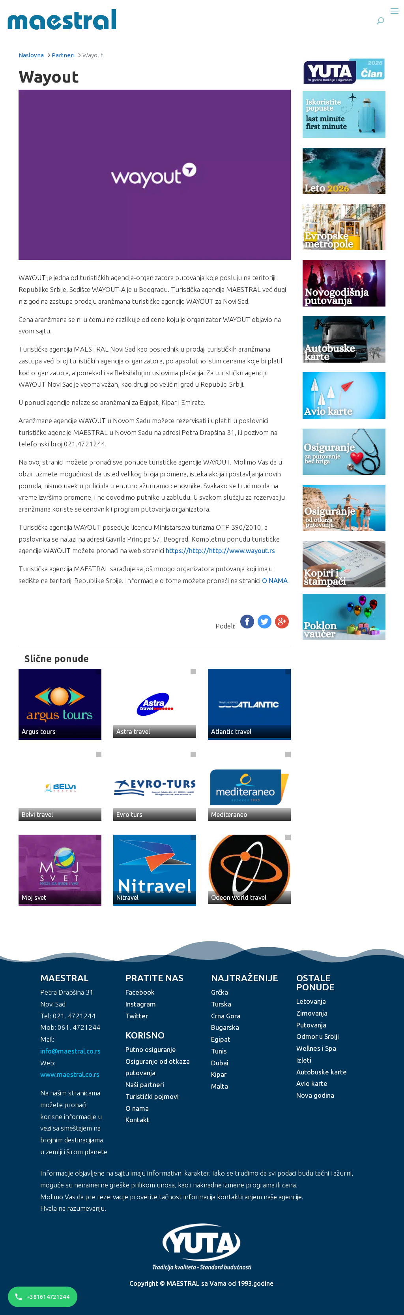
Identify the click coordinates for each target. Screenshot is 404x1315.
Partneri (63, 55)
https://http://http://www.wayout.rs (220, 550)
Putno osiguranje (150, 1049)
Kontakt (137, 1119)
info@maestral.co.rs (70, 1051)
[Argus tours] (60, 703)
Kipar (218, 1074)
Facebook (140, 992)
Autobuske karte (321, 1072)
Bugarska (225, 1027)
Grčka (219, 992)
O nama (137, 1108)
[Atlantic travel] (249, 703)
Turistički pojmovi (152, 1096)
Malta (219, 1086)
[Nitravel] (154, 869)
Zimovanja (311, 1013)
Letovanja (311, 1001)
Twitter (136, 1016)
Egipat (220, 1039)
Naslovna (31, 55)
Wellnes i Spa (316, 1048)
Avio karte (311, 1083)
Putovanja (311, 1025)
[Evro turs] (154, 786)
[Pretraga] (380, 20)
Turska (221, 1004)
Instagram (140, 1004)
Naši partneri (144, 1084)
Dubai (219, 1063)
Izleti (303, 1060)
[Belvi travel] (60, 786)
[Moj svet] (60, 869)
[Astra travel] (154, 703)
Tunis (219, 1051)
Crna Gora (225, 1016)
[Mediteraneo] (249, 786)
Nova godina (315, 1095)
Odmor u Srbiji (317, 1036)
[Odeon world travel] (249, 869)
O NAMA (275, 580)
